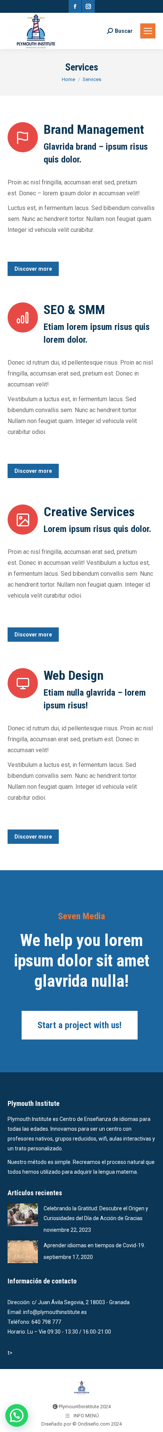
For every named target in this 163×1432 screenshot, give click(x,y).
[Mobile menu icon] (147, 30)
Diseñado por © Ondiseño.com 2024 (81, 1424)
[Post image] (23, 1215)
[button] (16, 1415)
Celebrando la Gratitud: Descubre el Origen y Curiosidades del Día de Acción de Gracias (96, 1213)
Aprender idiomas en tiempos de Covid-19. (94, 1245)
